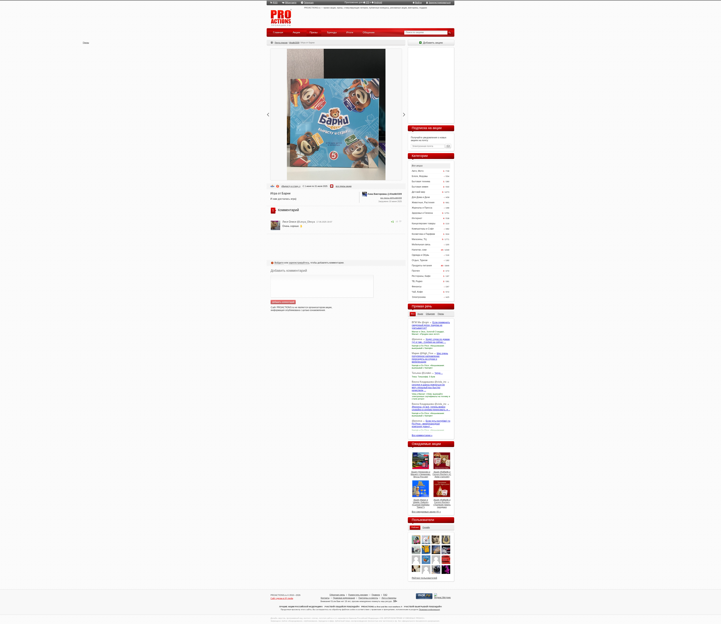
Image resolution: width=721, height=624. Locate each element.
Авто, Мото (418, 171)
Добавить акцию (432, 42)
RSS (275, 2)
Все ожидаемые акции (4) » (426, 511)
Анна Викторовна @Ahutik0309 (384, 194)
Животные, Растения (423, 202)
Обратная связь (337, 595)
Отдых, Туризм (419, 260)
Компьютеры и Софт (423, 228)
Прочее (416, 270)
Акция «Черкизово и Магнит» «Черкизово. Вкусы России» (421, 474)
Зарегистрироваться (440, 2)
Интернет (417, 218)
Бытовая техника (421, 181)
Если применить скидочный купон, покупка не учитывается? (431, 325)
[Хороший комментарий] (397, 221)
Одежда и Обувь (420, 255)
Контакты (325, 598)
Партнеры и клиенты (368, 598)
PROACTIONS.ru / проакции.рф (281, 18)
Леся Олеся (298, 221)
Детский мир (418, 192)
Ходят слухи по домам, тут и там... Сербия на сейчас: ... (431, 340)
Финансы (417, 286)
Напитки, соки (419, 249)
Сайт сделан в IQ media (282, 598)
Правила (376, 595)
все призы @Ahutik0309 (391, 198)
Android (378, 2)
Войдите (279, 262)
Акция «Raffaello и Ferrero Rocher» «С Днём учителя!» (442, 474)
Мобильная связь (421, 244)
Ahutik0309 (294, 42)
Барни (272, 186)
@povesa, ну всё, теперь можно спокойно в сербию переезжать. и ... (431, 408)
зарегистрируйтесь (299, 262)
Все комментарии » (422, 435)
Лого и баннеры (389, 598)
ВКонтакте (290, 2)
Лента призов (281, 42)
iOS (367, 2)
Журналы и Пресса (422, 207)
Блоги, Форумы (420, 176)
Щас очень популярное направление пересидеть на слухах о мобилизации (430, 357)
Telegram (309, 2)
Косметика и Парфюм (423, 234)
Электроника (419, 297)
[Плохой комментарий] (400, 221)
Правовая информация (344, 598)
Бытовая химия (420, 186)
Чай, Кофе (417, 292)
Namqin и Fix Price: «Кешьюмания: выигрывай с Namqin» (428, 347)
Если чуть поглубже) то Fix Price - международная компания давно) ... (431, 424)
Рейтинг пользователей (424, 578)
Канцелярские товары (423, 223)
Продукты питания (422, 265)
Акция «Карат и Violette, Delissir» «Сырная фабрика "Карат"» (420, 503)
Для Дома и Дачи (421, 197)
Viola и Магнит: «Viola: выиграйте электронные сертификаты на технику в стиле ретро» (431, 396)
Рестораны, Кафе (421, 276)
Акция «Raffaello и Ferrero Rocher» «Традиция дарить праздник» (442, 503)
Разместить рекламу (358, 595)
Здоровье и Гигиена (422, 213)
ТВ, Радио (417, 281)
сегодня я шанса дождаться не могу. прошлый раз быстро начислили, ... (428, 387)
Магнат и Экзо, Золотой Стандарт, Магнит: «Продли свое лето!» (428, 332)
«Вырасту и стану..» (290, 186)
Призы (271, 42)
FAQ (385, 595)
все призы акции (343, 186)
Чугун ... (439, 373)
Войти (418, 2)
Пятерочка (277, 186)
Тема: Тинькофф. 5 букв (423, 377)
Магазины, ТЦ (419, 239)
